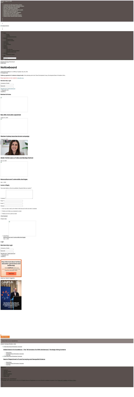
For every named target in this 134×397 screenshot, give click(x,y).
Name (2, 200)
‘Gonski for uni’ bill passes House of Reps (12, 4)
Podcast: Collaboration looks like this (11, 7)
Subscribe (5, 48)
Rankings (5, 46)
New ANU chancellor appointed (10, 8)
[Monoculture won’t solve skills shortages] (14, 176)
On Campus (6, 43)
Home (2, 61)
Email (2, 203)
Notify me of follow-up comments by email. (12, 211)
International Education (11, 36)
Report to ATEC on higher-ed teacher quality (13, 9)
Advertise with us (7, 371)
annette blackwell (4, 71)
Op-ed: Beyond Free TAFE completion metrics (13, 6)
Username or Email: (5, 83)
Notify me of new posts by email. (9, 213)
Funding (8, 35)
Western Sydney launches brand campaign (12, 16)
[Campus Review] (5, 25)
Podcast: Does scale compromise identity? (12, 14)
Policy (4, 33)
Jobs (4, 55)
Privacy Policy (6, 375)
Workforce (5, 41)
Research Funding (10, 40)
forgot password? (11, 88)
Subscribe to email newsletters (12, 50)
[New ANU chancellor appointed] (14, 111)
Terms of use (6, 376)
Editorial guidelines (7, 373)
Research (5, 38)
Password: (3, 86)
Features (5, 45)
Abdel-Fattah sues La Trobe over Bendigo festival (17, 158)
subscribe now (20, 78)
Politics (7, 34)
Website (2, 206)
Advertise (5, 53)
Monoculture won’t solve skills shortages (14, 179)
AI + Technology (7, 44)
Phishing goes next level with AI (10, 11)
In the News (6, 61)
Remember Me (5, 90)
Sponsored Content (10, 54)
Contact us (5, 370)
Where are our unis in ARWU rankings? (12, 12)
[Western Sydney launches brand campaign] (14, 133)
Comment (3, 198)
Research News (9, 39)
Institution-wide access (11, 51)
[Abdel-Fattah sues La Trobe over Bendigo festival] (14, 154)
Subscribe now (9, 49)
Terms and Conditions (62, 380)
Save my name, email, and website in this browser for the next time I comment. (19, 208)
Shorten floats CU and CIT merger (11, 13)
